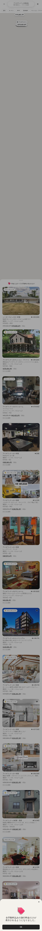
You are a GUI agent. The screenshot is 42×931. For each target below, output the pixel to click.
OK (21, 927)
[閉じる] (39, 902)
